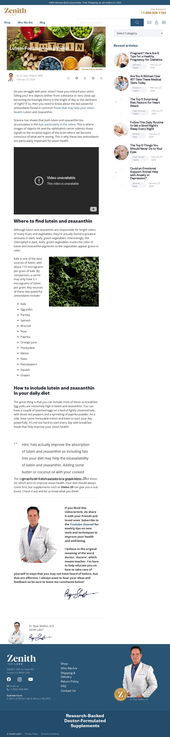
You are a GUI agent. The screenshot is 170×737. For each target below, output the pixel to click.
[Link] (149, 22)
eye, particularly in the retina (57, 124)
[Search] (137, 22)
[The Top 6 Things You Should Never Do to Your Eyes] (121, 152)
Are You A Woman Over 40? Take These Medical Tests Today (145, 79)
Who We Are (69, 668)
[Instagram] (20, 679)
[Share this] (77, 78)
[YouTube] (30, 679)
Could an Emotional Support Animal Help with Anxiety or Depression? (144, 173)
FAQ (63, 686)
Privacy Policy (31, 734)
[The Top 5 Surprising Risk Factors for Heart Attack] (121, 106)
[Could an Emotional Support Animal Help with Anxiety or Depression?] (121, 177)
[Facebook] (9, 679)
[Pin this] (93, 78)
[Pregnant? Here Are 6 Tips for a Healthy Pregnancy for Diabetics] (121, 60)
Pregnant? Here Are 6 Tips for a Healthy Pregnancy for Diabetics (146, 57)
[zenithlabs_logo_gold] (15, 11)
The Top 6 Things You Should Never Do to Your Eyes (146, 149)
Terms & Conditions (50, 734)
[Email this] (68, 78)
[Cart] (164, 22)
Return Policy (70, 681)
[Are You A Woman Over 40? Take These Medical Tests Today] (121, 83)
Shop (64, 663)
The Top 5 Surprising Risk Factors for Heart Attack (145, 103)
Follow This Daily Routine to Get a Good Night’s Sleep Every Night (146, 126)
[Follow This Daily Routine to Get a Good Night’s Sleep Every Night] (121, 129)
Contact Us (68, 690)
